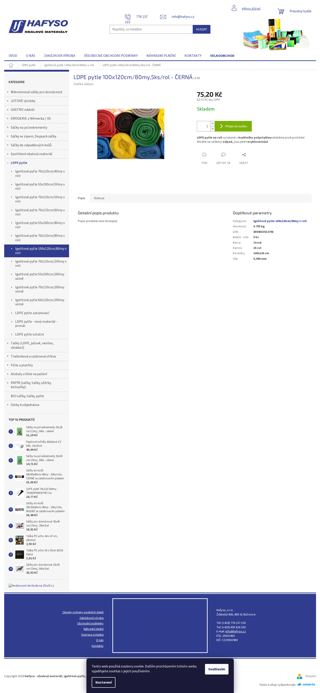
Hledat (201, 29)
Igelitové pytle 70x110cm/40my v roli (40, 173)
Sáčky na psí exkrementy (29, 127)
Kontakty (98, 646)
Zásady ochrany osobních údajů (83, 612)
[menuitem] (13, 56)
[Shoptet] (301, 676)
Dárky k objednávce (25, 404)
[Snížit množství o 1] (212, 128)
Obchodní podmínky (90, 624)
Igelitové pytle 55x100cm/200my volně (39, 276)
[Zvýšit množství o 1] (212, 123)
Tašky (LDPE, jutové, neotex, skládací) (32, 345)
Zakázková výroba (91, 618)
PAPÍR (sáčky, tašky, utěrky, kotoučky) (31, 384)
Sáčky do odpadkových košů (31, 145)
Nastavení (103, 682)
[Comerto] (306, 685)
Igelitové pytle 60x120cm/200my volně (39, 302)
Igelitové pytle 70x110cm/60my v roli (40, 212)
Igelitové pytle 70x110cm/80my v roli (40, 237)
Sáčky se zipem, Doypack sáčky (33, 136)
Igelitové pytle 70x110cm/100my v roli (40, 263)
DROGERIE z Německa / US (31, 118)
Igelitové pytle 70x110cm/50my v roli (40, 199)
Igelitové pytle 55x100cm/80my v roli (40, 225)
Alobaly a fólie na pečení (29, 374)
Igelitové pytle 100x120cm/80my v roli (40, 250)
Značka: (83, 84)
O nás (100, 640)
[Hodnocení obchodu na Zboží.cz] (31, 586)
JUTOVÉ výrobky (23, 100)
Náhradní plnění (94, 629)
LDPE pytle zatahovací (32, 313)
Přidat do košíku (236, 126)
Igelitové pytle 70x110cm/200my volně (39, 289)
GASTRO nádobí (23, 109)
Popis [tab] (81, 198)
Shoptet (310, 676)
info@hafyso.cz (235, 632)
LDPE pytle (19, 162)
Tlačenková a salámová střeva (33, 356)
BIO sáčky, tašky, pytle (27, 396)
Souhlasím (216, 669)
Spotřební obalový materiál (31, 154)
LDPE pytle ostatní (29, 334)
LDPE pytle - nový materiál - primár (36, 323)
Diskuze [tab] (99, 198)
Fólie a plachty (22, 365)
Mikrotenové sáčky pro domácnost (36, 92)
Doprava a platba (92, 635)
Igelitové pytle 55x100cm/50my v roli (40, 186)
